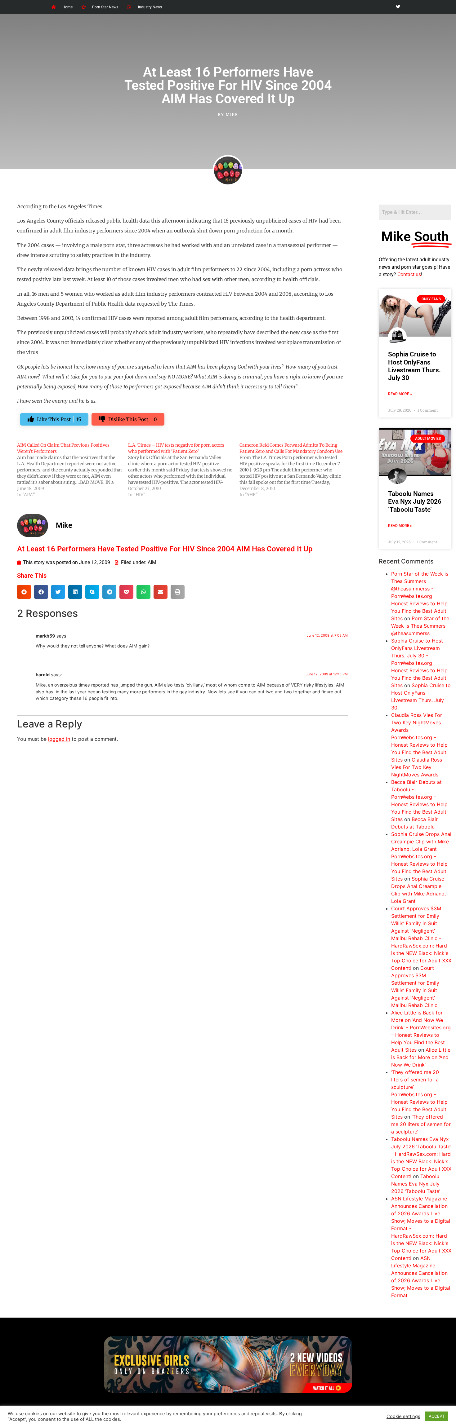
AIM (152, 562)
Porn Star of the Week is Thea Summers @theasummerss (420, 625)
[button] (24, 592)
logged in (59, 739)
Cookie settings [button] (403, 1416)
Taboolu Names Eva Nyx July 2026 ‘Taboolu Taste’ (414, 501)
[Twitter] (398, 7)
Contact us (409, 274)
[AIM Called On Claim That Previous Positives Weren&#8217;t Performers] (72, 470)
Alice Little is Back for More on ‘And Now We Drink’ (420, 1057)
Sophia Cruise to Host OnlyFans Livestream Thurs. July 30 (414, 366)
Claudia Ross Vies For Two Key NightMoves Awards (416, 767)
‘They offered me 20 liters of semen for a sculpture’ (421, 1124)
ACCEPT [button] (437, 1416)
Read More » (400, 394)
